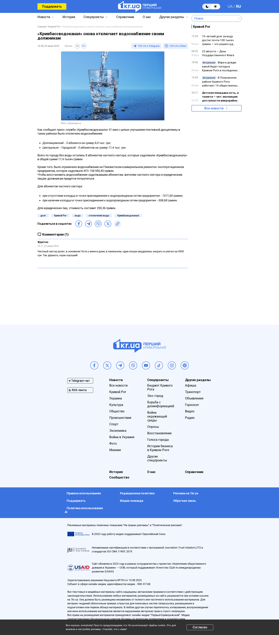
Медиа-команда (131, 500)
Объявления (194, 398)
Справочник (125, 17)
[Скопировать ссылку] (117, 223)
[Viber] (98, 223)
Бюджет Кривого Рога (160, 387)
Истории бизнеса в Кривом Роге (160, 448)
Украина (115, 398)
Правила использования (84, 493)
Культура (116, 405)
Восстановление (159, 433)
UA (230, 6)
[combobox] (214, 18)
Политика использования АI (84, 510)
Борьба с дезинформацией (160, 404)
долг (43, 215)
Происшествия (120, 418)
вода (77, 215)
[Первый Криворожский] (139, 6)
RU (238, 6)
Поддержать (52, 6)
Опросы (153, 427)
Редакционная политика (137, 493)
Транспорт (193, 392)
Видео (189, 411)
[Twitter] (107, 223)
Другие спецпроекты (157, 458)
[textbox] (214, 18)
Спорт (113, 424)
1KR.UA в (149, 46)
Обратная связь (184, 500)
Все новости (213, 108)
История (68, 17)
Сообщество (119, 477)
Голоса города (158, 440)
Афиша (190, 385)
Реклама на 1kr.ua (185, 493)
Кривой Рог (60, 215)
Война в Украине (121, 437)
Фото (113, 443)
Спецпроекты (93, 17)
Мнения (115, 450)
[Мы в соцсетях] (94, 365)
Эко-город (155, 396)
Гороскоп (192, 405)
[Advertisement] (112, 294)
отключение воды (99, 215)
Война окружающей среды (157, 416)
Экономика (117, 431)
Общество (116, 411)
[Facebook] (78, 223)
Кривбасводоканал (128, 215)
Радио (190, 418)
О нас (147, 17)
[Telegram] (88, 223)
